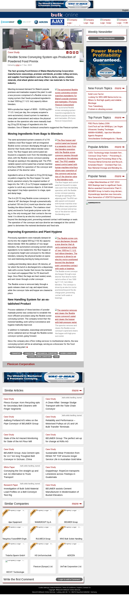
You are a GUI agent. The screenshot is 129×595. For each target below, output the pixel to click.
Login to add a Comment (69, 579)
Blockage (92, 103)
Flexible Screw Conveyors (39, 357)
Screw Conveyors (68, 353)
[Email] (77, 52)
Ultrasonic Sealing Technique (101, 129)
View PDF (64, 52)
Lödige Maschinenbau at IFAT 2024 (103, 182)
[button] (66, 97)
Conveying (29, 353)
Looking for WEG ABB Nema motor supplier (107, 97)
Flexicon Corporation (21, 364)
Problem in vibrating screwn (100, 109)
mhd (17, 65)
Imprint (79, 587)
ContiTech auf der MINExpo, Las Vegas (105, 126)
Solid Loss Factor (96, 94)
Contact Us (87, 587)
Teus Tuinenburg (95, 106)
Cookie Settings (44, 587)
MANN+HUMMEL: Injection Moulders (104, 132)
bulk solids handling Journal (72, 398)
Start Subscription (106, 38)
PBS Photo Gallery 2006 (99, 123)
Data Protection (55, 587)
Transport (16, 353)
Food (56, 357)
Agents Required (95, 135)
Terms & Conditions (69, 587)
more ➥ (120, 88)
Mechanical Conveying (47, 353)
